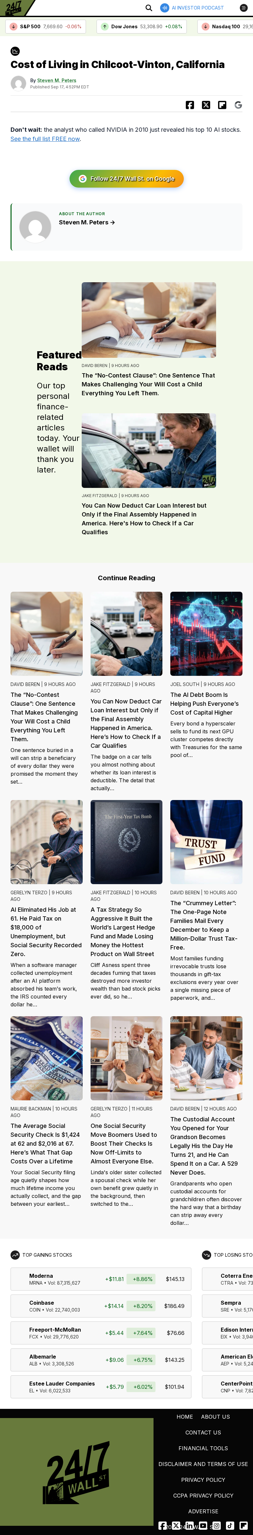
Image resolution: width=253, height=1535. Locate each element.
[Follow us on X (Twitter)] (176, 1526)
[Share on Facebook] (190, 105)
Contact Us (203, 1432)
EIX (224, 1337)
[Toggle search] (149, 8)
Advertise (203, 1511)
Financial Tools (203, 1448)
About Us (215, 1416)
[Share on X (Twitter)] (206, 105)
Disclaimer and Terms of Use (203, 1464)
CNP (225, 1390)
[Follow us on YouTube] (203, 1526)
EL (31, 1390)
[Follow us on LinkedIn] (189, 1526)
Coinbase (41, 1302)
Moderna (41, 1275)
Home (185, 1416)
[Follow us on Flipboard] (222, 105)
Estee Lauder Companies (62, 1383)
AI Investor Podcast (198, 8)
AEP (225, 1363)
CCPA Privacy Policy (203, 1495)
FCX (34, 1337)
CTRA (227, 1283)
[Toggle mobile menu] (244, 8)
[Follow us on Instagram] (216, 1526)
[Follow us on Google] (238, 105)
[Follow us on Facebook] (162, 1526)
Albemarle (42, 1356)
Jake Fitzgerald (99, 495)
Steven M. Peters (56, 80)
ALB (33, 1363)
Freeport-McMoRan (55, 1329)
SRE (225, 1310)
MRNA (35, 1283)
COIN (35, 1310)
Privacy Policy (203, 1480)
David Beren (94, 365)
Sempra (231, 1302)
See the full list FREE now (45, 138)
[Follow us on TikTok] (230, 1526)
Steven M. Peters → (87, 222)
